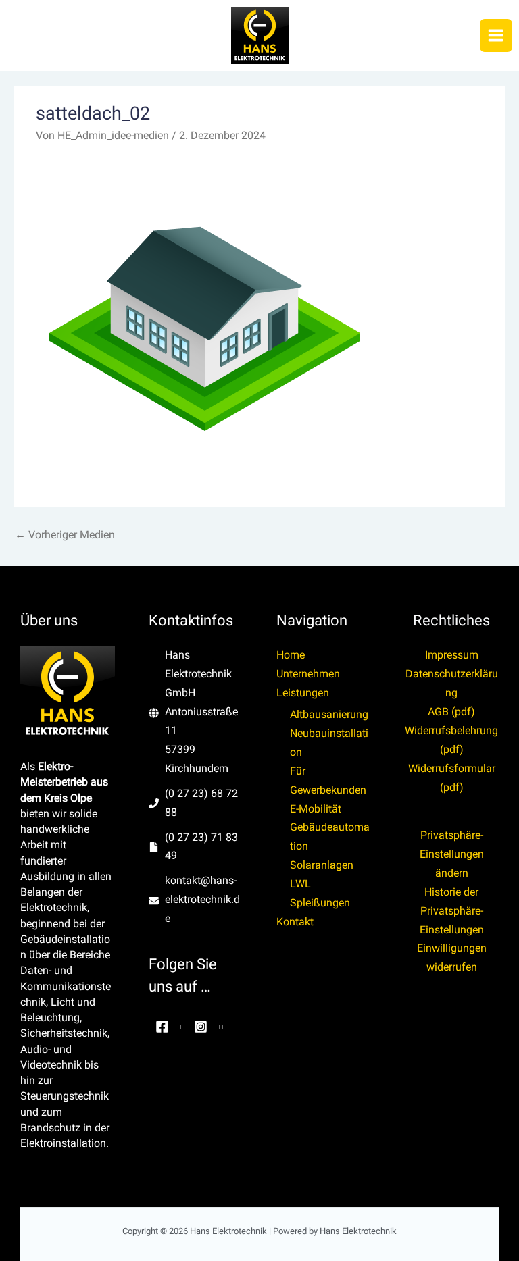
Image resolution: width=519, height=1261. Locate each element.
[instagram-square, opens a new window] (205, 1026)
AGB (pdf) (451, 712)
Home (290, 655)
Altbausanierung (329, 715)
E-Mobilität (315, 809)
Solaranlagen (321, 865)
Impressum (451, 655)
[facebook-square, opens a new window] (167, 1026)
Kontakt (295, 922)
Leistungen (302, 693)
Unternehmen (308, 674)
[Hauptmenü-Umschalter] (496, 35)
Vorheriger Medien (65, 535)
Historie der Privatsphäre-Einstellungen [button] (452, 911)
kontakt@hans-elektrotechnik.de (202, 900)
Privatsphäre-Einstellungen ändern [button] (452, 854)
